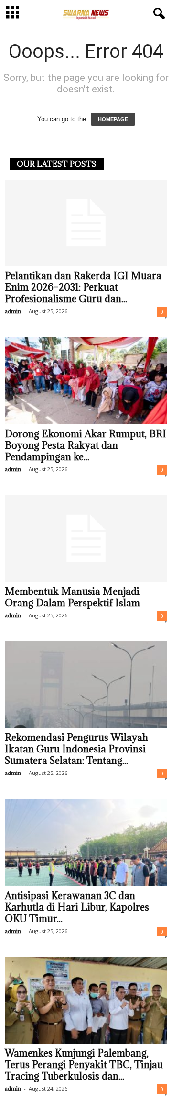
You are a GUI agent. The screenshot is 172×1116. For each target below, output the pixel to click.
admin (13, 311)
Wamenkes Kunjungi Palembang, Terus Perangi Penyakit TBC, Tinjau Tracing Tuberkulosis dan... (84, 1064)
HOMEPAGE (113, 119)
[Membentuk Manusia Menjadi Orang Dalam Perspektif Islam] (86, 538)
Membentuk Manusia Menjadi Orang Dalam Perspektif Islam (72, 597)
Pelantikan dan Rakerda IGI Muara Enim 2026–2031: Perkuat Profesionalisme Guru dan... (83, 287)
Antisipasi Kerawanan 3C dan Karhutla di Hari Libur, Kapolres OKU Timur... (77, 907)
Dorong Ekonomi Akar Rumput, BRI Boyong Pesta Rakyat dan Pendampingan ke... (85, 445)
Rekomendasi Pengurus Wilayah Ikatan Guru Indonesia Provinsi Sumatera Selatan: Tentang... (76, 749)
